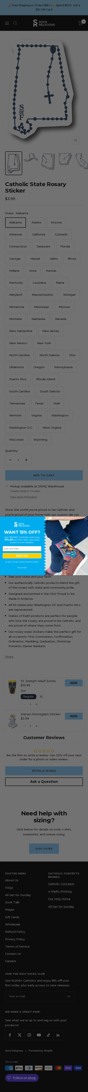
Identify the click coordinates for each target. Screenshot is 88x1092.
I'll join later (22, 568)
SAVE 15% (22, 555)
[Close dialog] (86, 518)
